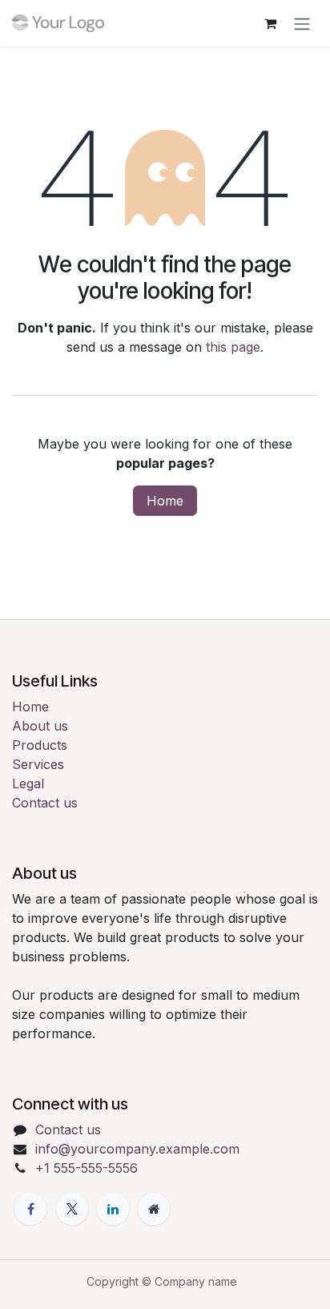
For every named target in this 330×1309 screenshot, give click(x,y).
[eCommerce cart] (270, 23)
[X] (72, 1209)
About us (40, 726)
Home (165, 501)
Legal (28, 783)
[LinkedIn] (113, 1209)
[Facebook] (30, 1209)
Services (38, 764)
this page (233, 347)
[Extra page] (154, 1209)
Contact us (45, 803)
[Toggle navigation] (302, 23)
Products (39, 745)
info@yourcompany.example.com (137, 1149)
